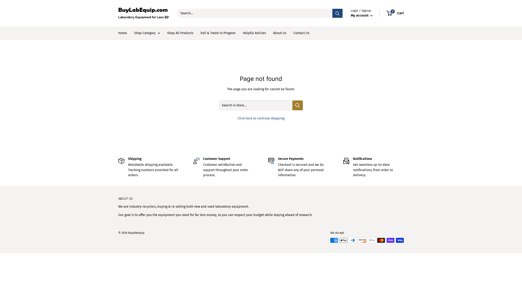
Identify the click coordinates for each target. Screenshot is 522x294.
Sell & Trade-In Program (218, 33)
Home (122, 33)
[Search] (337, 13)
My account (360, 15)
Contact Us (301, 33)
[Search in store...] (297, 105)
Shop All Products (180, 33)
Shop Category (145, 33)
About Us (279, 33)
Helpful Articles (254, 33)
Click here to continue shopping (261, 118)
